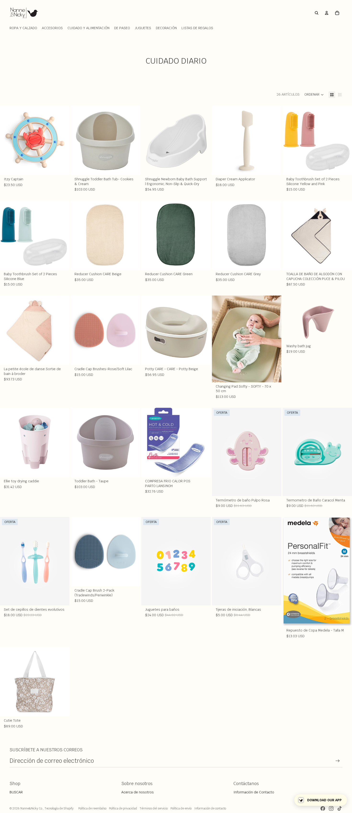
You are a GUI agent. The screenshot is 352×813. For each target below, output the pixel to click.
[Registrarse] (337, 761)
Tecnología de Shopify (59, 808)
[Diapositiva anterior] (7, 140)
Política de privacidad (123, 808)
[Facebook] (323, 808)
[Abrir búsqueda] (316, 13)
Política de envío (181, 808)
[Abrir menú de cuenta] (326, 13)
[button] (314, 94)
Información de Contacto (253, 792)
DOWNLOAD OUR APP (324, 800)
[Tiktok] (339, 808)
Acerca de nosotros (137, 792)
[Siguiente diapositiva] (62, 140)
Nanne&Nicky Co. (31, 808)
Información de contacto (210, 808)
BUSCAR (16, 792)
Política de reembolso (92, 808)
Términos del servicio (154, 808)
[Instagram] (331, 808)
